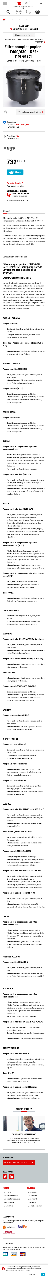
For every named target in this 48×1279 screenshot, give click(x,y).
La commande (32, 1199)
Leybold (10, 60)
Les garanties (32, 1195)
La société (7, 1192)
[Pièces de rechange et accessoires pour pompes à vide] (23, 3)
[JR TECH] (4, 19)
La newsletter (8, 1206)
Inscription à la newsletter (18, 1162)
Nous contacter (9, 1202)
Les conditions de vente (12, 1199)
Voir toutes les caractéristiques (30, 112)
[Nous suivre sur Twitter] (5, 1176)
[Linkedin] (11, 1176)
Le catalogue (32, 1192)
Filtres (38, 60)
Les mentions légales (11, 1195)
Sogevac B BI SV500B (24, 60)
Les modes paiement (35, 1206)
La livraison (32, 1202)
